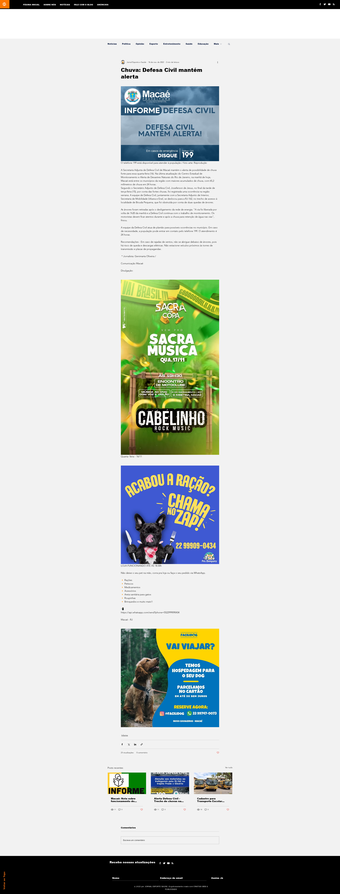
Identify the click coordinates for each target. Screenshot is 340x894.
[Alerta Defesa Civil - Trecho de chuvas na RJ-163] (170, 783)
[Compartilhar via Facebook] (122, 744)
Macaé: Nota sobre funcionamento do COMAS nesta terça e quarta (125, 800)
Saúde (189, 44)
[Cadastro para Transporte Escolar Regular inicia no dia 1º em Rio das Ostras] (213, 783)
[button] (229, 44)
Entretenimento (171, 44)
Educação (203, 44)
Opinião (140, 44)
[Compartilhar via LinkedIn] (135, 744)
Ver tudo (228, 767)
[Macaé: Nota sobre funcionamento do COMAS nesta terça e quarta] (127, 783)
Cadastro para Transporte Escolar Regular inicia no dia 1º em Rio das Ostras (212, 800)
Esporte (153, 44)
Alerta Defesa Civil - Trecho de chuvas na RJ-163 (167, 800)
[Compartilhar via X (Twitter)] (128, 744)
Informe (124, 735)
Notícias (112, 44)
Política (126, 44)
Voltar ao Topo (4, 880)
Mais (216, 44)
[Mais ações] (217, 62)
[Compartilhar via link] (141, 744)
